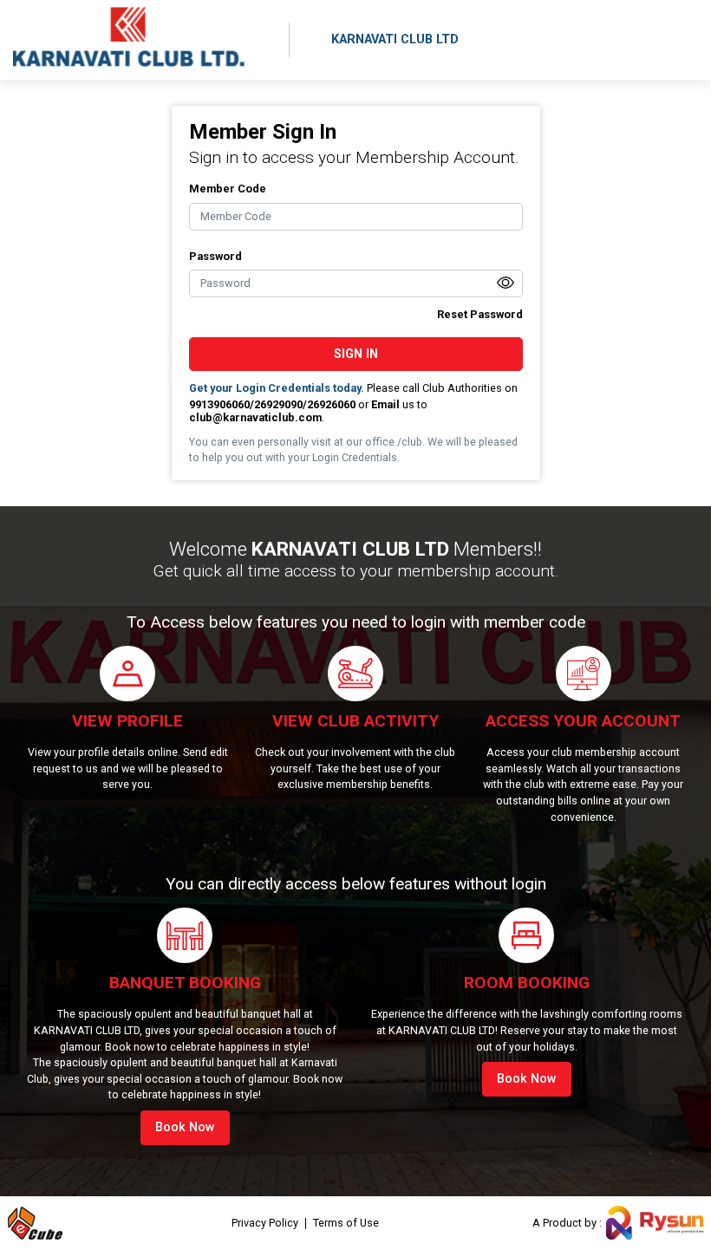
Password (215, 256)
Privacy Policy (265, 1223)
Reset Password (480, 314)
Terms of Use (346, 1223)
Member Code (227, 188)
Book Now (185, 1127)
